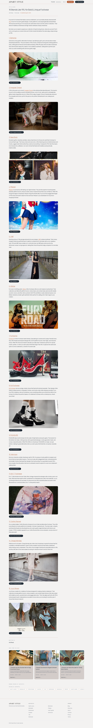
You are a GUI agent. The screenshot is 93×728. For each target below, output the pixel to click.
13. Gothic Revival (15, 521)
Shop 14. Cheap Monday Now (15, 583)
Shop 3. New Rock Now (14, 182)
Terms (69, 716)
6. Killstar (12, 286)
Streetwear (31, 689)
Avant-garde (74, 689)
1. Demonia (12, 38)
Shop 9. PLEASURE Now (14, 449)
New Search (80, 2)
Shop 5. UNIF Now (13, 281)
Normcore (83, 689)
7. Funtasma (13, 336)
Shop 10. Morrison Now (14, 468)
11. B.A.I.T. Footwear (15, 474)
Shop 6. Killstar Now (14, 330)
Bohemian (59, 689)
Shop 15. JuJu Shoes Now (14, 633)
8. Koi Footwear (14, 385)
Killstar (24, 289)
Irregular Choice (29, 90)
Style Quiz (70, 2)
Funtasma (11, 338)
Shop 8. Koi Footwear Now (15, 430)
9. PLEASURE (13, 435)
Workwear (51, 689)
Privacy (69, 714)
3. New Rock (13, 137)
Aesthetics (58, 2)
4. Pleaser (12, 187)
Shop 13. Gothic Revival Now (15, 535)
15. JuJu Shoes (14, 588)
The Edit (53, 2)
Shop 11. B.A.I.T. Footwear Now (15, 516)
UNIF (39, 239)
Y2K (45, 689)
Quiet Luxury (13, 689)
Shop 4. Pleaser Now (14, 231)
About (64, 2)
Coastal (39, 689)
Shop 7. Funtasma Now (14, 380)
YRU (10, 21)
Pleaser (11, 189)
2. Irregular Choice (15, 87)
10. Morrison (13, 454)
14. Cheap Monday (15, 541)
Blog (69, 706)
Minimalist (22, 689)
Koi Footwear (12, 388)
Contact (69, 712)
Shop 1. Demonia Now (14, 82)
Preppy (66, 689)
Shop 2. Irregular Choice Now (15, 132)
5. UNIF (11, 236)
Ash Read (11, 13)
